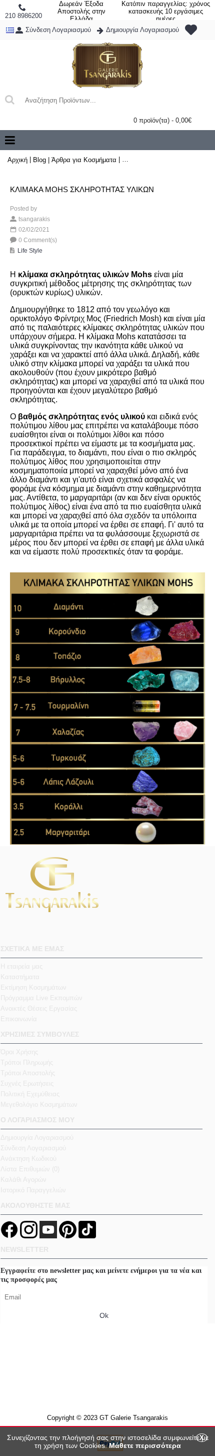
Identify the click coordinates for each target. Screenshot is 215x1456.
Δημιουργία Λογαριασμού (37, 1137)
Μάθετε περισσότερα (145, 1445)
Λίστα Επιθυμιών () (30, 1169)
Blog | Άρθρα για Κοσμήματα (74, 160)
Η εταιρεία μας (21, 966)
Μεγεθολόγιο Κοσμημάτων (39, 1104)
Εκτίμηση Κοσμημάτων (33, 987)
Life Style (30, 250)
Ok (104, 1315)
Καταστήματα (20, 977)
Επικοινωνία (18, 1019)
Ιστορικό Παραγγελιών (33, 1190)
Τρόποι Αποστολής (27, 1073)
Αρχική (18, 160)
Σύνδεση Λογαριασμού (33, 1148)
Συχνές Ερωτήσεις (27, 1083)
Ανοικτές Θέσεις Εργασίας (38, 1008)
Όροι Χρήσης (19, 1052)
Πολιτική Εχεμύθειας (30, 1094)
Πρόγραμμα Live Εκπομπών (41, 998)
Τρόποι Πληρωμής (26, 1062)
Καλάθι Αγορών (23, 1179)
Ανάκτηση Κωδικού (28, 1158)
